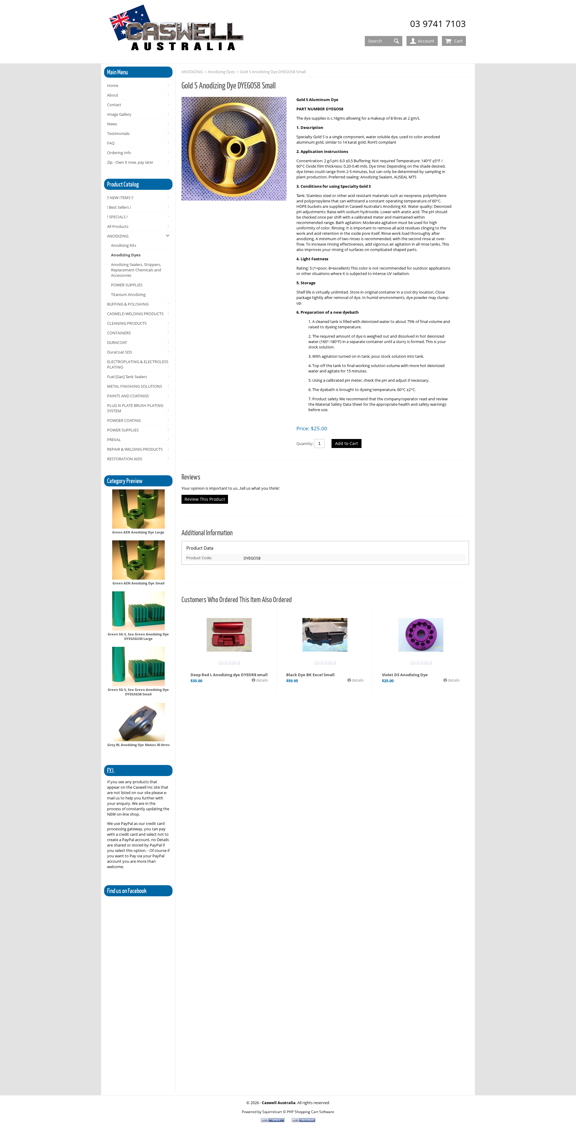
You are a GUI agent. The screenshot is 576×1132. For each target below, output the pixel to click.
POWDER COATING (124, 420)
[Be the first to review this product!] (229, 662)
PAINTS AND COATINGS (128, 396)
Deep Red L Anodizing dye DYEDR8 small (229, 674)
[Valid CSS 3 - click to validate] (304, 1121)
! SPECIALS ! (117, 217)
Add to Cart (346, 443)
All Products (117, 226)
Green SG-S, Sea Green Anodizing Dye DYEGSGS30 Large (138, 636)
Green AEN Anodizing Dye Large (138, 532)
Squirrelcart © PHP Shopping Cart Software (298, 1111)
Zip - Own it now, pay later (130, 162)
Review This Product (204, 499)
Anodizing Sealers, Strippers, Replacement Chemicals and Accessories (136, 270)
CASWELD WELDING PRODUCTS (135, 313)
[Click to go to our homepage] (178, 31)
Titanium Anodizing (128, 294)
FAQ (111, 143)
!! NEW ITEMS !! (120, 197)
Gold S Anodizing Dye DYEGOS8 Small (273, 71)
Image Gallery (119, 114)
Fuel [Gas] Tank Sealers (127, 376)
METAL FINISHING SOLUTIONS (134, 386)
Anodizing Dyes (125, 255)
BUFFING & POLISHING (127, 304)
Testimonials (118, 133)
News (112, 124)
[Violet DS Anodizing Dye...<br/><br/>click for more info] (420, 634)
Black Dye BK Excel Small (310, 674)
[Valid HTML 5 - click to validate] (273, 1121)
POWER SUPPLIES (126, 285)
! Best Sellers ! (119, 207)
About (112, 95)
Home (112, 85)
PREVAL (114, 439)
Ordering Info (119, 152)
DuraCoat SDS (119, 352)
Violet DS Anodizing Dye (405, 674)
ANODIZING (117, 236)
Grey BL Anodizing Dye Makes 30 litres (138, 744)
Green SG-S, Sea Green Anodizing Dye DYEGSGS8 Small (138, 691)
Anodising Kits (123, 245)
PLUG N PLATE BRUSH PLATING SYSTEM (135, 408)
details (261, 680)
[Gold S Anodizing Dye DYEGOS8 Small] (236, 149)
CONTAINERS (119, 333)
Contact (114, 104)
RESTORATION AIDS (124, 458)
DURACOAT (117, 342)
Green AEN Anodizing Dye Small (138, 583)
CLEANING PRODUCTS (127, 323)
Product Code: (199, 557)
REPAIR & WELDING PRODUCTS (135, 449)
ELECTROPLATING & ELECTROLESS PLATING (137, 364)
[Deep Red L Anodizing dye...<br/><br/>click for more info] (229, 634)
